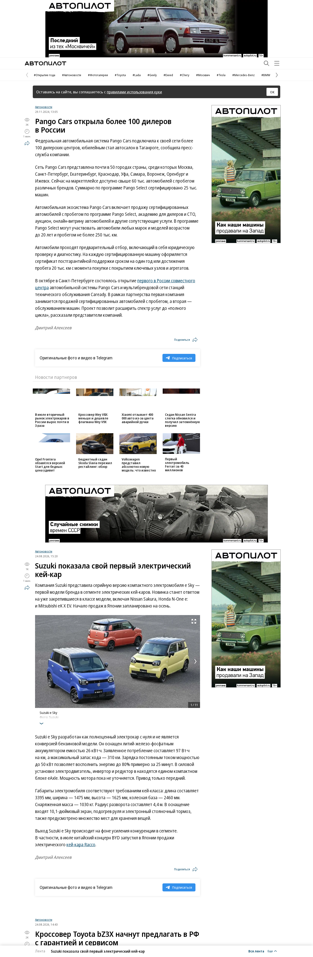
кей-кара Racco (80, 845)
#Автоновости (71, 75)
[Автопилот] (45, 63)
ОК (272, 92)
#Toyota (120, 75)
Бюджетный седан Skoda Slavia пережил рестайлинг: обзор (95, 463)
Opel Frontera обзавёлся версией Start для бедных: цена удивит (50, 464)
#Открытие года (44, 75)
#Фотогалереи (98, 75)
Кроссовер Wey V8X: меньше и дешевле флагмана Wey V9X (93, 418)
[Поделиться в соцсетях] (27, 143)
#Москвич (203, 75)
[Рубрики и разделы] (276, 63)
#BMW (265, 75)
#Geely (152, 75)
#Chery (184, 75)
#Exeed (168, 75)
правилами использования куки (134, 91)
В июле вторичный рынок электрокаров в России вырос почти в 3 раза (52, 420)
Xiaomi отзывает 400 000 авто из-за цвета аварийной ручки (138, 418)
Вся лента (256, 951)
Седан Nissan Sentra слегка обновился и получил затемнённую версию (182, 420)
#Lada (137, 75)
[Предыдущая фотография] (39, 661)
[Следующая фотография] (195, 661)
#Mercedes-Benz (243, 75)
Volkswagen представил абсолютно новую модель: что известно (139, 464)
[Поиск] (266, 63)
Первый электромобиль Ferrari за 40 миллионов (177, 464)
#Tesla (221, 75)
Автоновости (43, 107)
